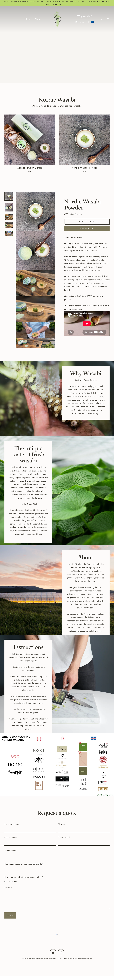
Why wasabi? (84, 16)
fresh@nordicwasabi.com (85, 958)
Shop (28, 19)
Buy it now (87, 228)
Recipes (79, 22)
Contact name (10, 837)
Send (10, 915)
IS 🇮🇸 (91, 22)
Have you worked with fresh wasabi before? (23, 877)
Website (61, 824)
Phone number (10, 850)
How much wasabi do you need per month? (23, 863)
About (38, 19)
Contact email (64, 837)
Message (8, 887)
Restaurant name (11, 824)
